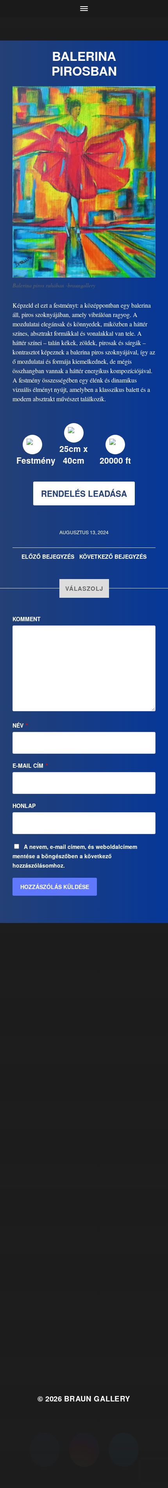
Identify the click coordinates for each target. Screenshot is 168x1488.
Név (20, 725)
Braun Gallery (97, 1398)
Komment (27, 619)
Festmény (35, 460)
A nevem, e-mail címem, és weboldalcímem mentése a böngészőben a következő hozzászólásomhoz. (75, 856)
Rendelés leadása (84, 493)
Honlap (24, 806)
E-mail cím (30, 765)
